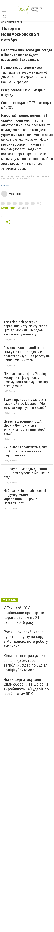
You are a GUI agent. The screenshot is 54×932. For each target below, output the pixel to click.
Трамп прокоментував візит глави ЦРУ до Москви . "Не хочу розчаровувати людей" (25, 404)
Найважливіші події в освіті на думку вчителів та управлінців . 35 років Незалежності (25, 497)
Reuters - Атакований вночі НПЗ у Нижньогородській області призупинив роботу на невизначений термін (27, 354)
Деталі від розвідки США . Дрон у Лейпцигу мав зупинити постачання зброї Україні (24, 427)
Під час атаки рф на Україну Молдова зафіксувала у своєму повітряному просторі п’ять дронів (26, 380)
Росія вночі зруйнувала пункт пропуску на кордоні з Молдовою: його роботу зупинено (27, 639)
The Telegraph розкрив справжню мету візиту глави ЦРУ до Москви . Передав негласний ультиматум (25, 328)
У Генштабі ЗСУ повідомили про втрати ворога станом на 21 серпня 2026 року (24, 615)
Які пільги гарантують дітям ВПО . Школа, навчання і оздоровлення (25, 451)
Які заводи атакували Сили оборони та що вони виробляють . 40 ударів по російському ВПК (26, 686)
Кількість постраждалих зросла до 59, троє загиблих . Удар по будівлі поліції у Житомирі (26, 663)
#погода (5, 185)
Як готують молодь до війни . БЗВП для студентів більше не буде (26, 473)
